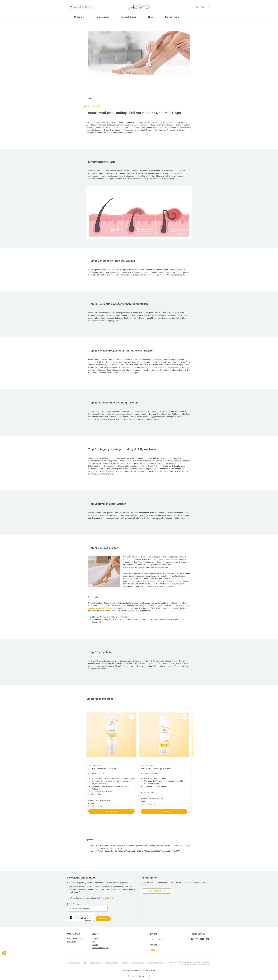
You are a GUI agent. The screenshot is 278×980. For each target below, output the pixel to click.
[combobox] (84, 7)
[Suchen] (70, 7)
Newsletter (96, 939)
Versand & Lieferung (74, 963)
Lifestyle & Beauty (92, 106)
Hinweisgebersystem (138, 963)
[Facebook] (193, 939)
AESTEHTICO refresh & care (165, 559)
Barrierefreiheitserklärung (155, 963)
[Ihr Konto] (197, 7)
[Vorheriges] (186, 708)
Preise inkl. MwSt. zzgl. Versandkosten (99, 800)
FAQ (93, 942)
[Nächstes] (189, 708)
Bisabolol (130, 567)
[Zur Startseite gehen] (139, 7)
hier (110, 898)
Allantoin (142, 567)
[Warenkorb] (209, 7)
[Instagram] (198, 939)
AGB (85, 963)
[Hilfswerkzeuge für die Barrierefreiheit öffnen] (4, 952)
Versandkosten (200, 962)
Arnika (167, 584)
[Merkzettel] (203, 7)
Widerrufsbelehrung (96, 963)
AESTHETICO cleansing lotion (167, 367)
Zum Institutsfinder (155, 891)
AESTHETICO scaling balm (150, 581)
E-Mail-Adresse (73, 904)
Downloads (71, 942)
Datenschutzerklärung (111, 963)
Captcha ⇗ (89, 920)
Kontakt (95, 945)
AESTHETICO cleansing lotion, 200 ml (156, 769)
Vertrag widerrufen (139, 976)
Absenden (103, 919)
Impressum (125, 963)
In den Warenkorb (111, 811)
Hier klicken (83, 918)
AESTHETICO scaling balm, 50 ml (102, 769)
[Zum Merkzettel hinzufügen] (132, 717)
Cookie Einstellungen (100, 948)
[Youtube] (203, 939)
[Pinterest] (208, 939)
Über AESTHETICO (75, 939)
